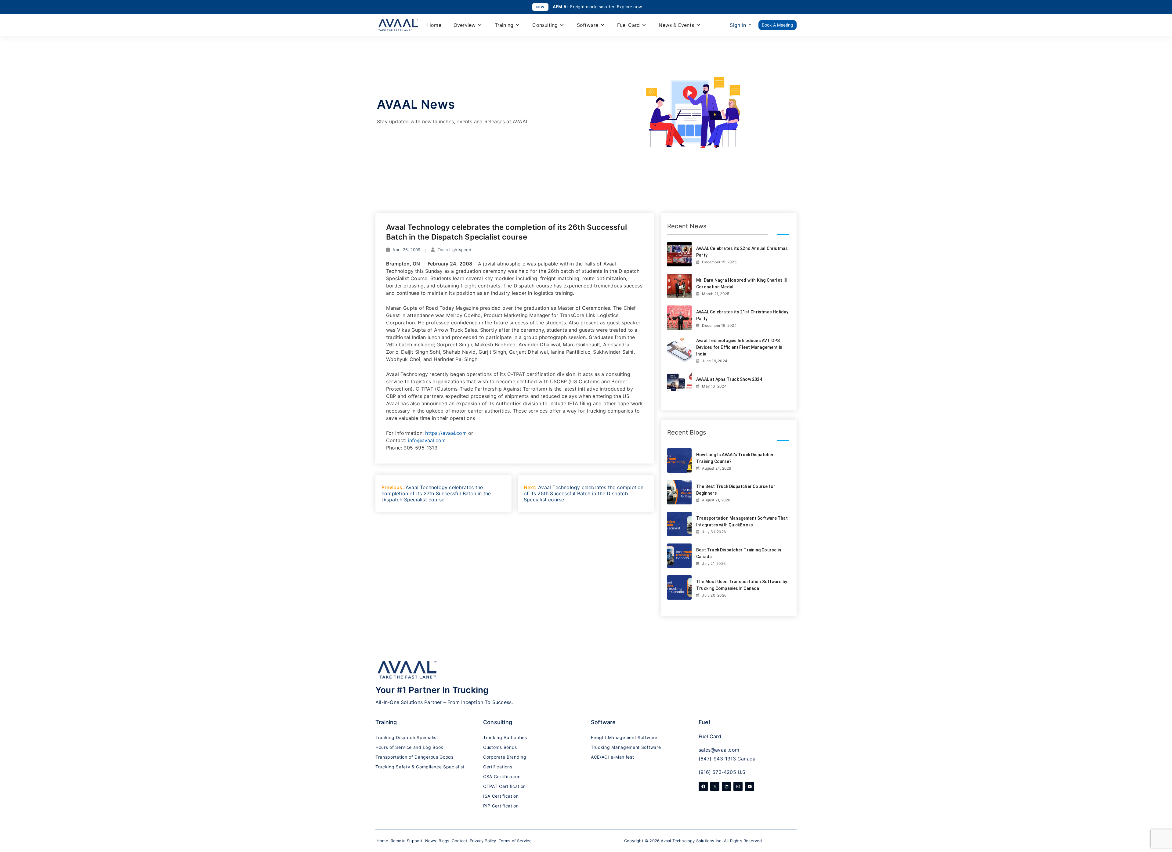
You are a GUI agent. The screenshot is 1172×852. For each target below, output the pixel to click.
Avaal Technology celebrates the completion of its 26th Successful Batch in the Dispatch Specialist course (506, 232)
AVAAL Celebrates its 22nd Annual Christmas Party (742, 252)
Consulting (545, 25)
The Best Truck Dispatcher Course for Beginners (735, 490)
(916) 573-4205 (717, 772)
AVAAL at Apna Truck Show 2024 (729, 379)
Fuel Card (628, 25)
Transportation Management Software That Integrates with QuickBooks (742, 521)
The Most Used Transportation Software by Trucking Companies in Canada (741, 585)
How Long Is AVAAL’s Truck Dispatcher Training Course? (735, 458)
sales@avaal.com (719, 750)
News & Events (676, 25)
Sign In (738, 25)
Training (504, 25)
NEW (540, 7)
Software (588, 25)
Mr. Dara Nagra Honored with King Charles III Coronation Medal (741, 283)
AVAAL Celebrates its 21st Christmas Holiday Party (742, 315)
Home (434, 25)
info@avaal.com (427, 440)
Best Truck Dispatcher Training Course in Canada (738, 553)
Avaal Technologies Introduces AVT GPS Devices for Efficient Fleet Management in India (739, 347)
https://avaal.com (445, 433)
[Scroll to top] (1161, 812)
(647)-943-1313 (717, 759)
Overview (465, 25)
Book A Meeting (777, 24)
